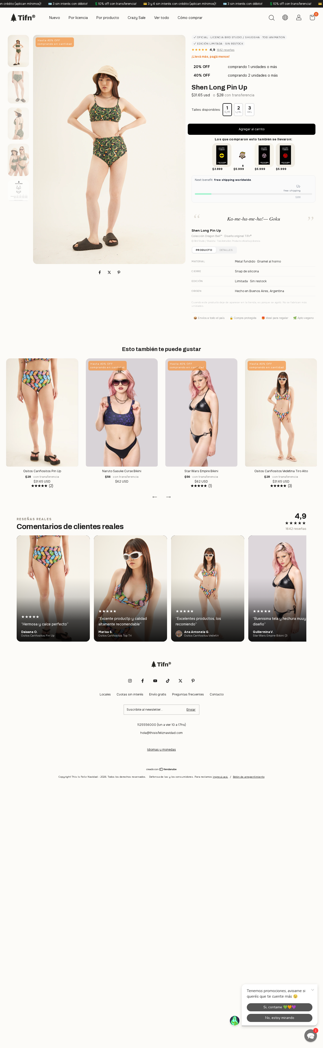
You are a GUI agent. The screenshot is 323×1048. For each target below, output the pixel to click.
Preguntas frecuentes (188, 694)
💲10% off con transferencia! (70, 4)
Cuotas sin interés (130, 694)
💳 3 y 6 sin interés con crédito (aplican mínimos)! (135, 4)
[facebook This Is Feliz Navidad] (143, 681)
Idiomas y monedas (161, 750)
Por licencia (78, 17)
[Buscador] (271, 18)
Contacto (217, 694)
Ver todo (161, 17)
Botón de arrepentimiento (248, 776)
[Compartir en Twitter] (109, 272)
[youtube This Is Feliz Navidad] (155, 681)
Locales (105, 694)
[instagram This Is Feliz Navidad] (130, 681)
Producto (204, 250)
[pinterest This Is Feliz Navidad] (193, 681)
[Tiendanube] (161, 770)
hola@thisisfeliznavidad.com (161, 733)
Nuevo (54, 17)
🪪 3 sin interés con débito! (23, 4)
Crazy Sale (137, 17)
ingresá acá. (220, 776)
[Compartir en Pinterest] (119, 272)
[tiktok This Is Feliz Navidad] (168, 681)
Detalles (226, 250)
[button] (310, 1035)
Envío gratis (157, 694)
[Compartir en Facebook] (100, 272)
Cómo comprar (190, 17)
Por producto (107, 17)
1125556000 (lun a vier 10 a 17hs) (161, 725)
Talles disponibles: (206, 109)
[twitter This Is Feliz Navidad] (180, 681)
